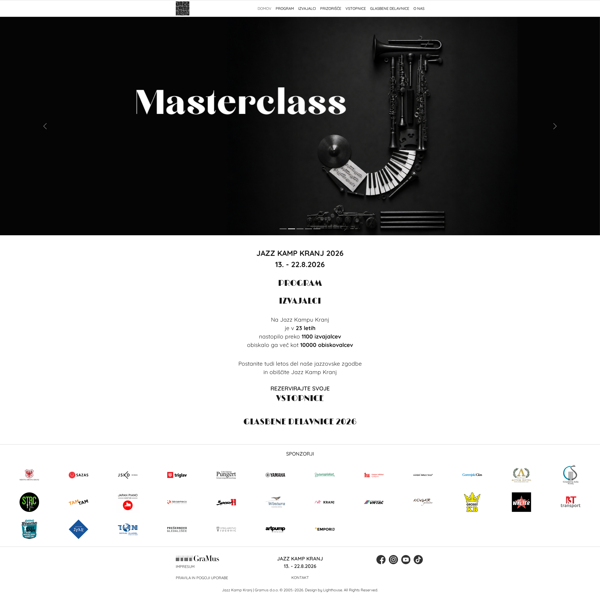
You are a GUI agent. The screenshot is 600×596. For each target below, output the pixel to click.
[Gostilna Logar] (423, 502)
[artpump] (275, 529)
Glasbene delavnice (389, 8)
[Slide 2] (291, 229)
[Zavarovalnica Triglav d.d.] (177, 475)
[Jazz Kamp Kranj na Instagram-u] (393, 559)
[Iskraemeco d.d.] (177, 502)
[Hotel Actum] (521, 475)
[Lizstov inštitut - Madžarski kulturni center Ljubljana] (374, 475)
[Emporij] (324, 529)
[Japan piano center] (127, 502)
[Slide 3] (300, 229)
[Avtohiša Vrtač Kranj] (374, 502)
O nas (418, 8)
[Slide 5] (316, 229)
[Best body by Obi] (29, 529)
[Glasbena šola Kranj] (570, 475)
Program (285, 8)
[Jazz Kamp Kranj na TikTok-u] (418, 559)
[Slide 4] (308, 229)
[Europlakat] (324, 475)
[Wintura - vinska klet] (275, 502)
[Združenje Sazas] (78, 475)
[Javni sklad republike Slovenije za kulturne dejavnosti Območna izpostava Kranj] (127, 475)
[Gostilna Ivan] (78, 529)
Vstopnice (355, 8)
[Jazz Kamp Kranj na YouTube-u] (406, 559)
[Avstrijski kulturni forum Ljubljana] (423, 475)
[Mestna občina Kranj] (29, 475)
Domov (264, 8)
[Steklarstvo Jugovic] (226, 529)
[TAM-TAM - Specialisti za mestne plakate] (78, 502)
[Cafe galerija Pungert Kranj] (226, 475)
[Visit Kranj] (324, 502)
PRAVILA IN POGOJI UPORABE (202, 577)
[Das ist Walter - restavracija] (521, 502)
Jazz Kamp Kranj (237, 590)
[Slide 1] (283, 229)
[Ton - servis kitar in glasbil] (127, 529)
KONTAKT (300, 577)
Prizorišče (330, 8)
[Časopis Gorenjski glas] (472, 475)
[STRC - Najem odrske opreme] (29, 502)
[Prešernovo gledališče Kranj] (177, 529)
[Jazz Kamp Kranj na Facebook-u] (381, 559)
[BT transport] (570, 502)
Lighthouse (332, 590)
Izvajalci (307, 8)
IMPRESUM (185, 566)
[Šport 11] (226, 502)
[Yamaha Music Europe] (275, 475)
